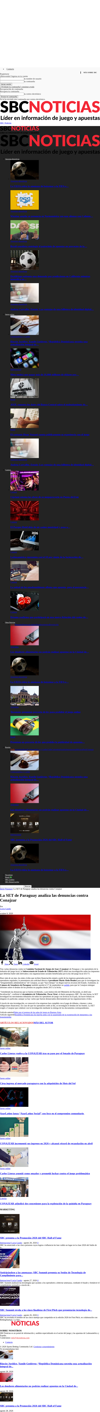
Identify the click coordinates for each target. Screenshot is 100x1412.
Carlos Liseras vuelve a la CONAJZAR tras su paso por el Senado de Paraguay (42, 1053)
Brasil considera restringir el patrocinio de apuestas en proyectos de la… (48, 246)
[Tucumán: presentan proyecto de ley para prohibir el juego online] (24, 705)
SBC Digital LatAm (12, 882)
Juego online (9, 314)
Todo (12, 625)
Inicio (2, 889)
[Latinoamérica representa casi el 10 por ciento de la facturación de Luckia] (24, 550)
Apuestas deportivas (12, 159)
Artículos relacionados (17, 1022)
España (63, 749)
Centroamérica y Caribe (20, 336)
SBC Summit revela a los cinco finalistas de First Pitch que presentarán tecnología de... (46, 1310)
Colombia (56, 749)
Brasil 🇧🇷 (8, 877)
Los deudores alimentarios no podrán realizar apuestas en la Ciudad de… (49, 652)
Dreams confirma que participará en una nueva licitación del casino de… (49, 617)
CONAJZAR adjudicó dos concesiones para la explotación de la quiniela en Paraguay (46, 1203)
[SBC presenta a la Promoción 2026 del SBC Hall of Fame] (24, 832)
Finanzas (25, 625)
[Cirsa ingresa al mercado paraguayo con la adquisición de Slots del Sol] (14, 1076)
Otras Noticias (10, 622)
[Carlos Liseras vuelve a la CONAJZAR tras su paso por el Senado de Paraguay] (14, 1046)
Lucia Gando (5, 909)
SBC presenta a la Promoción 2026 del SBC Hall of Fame (41, 839)
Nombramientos (42, 625)
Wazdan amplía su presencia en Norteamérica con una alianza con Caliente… (51, 216)
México (79, 749)
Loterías (32, 625)
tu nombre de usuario (32, 79)
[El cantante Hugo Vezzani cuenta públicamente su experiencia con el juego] (24, 427)
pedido (67, 985)
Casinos (8, 470)
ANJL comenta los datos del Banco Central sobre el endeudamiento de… (49, 404)
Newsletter (9, 875)
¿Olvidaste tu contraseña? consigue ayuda (17, 87)
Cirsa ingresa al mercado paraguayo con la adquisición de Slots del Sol (38, 1083)
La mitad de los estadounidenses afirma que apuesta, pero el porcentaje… (49, 587)
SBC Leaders (9, 880)
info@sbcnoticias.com (20, 1338)
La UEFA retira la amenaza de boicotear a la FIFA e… (39, 186)
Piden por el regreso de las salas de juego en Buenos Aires (37, 1012)
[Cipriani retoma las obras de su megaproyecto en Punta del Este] (24, 490)
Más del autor (43, 1022)
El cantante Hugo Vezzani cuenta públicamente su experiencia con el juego (49, 434)
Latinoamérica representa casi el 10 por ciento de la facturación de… (46, 557)
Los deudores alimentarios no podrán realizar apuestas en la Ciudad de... (39, 1386)
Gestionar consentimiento (44, 1347)
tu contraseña (29, 81)
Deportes (18, 625)
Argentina (14, 647)
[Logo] (19, 133)
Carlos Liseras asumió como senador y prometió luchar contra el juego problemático (45, 1173)
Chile (49, 749)
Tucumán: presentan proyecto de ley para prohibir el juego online (45, 712)
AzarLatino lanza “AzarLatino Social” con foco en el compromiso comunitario (42, 1113)
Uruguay (90, 749)
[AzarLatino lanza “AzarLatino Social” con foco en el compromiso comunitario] (14, 1106)
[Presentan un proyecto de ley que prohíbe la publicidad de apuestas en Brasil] (24, 735)
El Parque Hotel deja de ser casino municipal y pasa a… (40, 527)
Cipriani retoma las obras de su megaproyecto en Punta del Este (44, 497)
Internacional (15, 369)
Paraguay (9, 889)
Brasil (12, 399)
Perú (84, 749)
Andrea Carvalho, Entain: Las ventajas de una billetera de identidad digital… (52, 309)
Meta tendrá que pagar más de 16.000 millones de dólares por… (44, 374)
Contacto (10, 69)
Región (7, 747)
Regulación (54, 625)
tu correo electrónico (32, 94)
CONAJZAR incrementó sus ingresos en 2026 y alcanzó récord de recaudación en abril (46, 1143)
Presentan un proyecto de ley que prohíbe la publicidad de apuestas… (47, 742)
